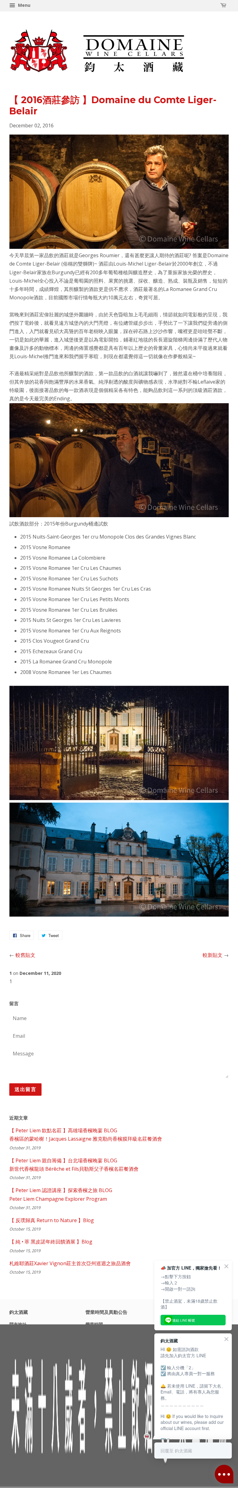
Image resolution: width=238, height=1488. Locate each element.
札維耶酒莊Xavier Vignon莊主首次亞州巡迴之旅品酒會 (70, 1263)
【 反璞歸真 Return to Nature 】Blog (51, 1220)
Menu (23, 5)
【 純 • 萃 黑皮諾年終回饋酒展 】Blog (50, 1241)
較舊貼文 (25, 955)
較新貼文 (213, 955)
